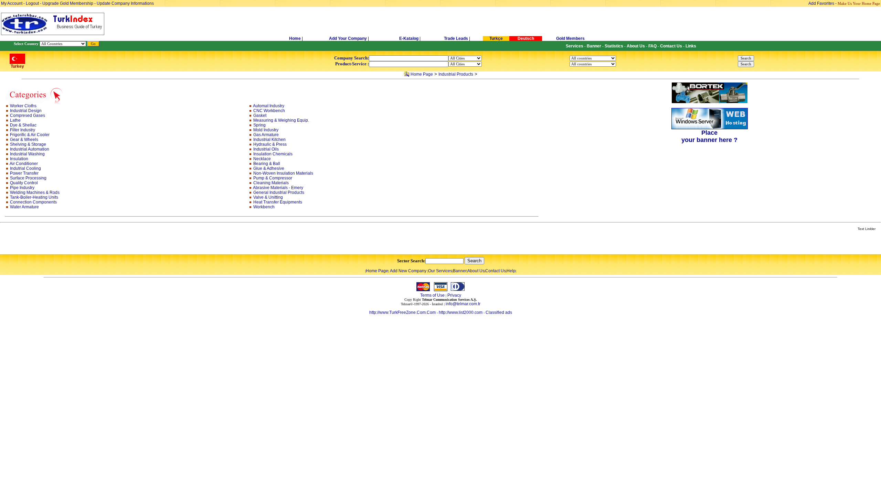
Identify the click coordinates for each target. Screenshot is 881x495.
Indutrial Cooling (25, 168)
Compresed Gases (27, 115)
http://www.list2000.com (460, 312)
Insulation (19, 158)
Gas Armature (266, 134)
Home (295, 38)
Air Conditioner (24, 163)
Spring (259, 125)
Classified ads (499, 312)
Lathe (15, 120)
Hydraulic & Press (270, 144)
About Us (476, 270)
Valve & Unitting (268, 197)
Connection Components (33, 202)
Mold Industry (265, 130)
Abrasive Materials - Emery (278, 187)
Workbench (264, 207)
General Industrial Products (278, 192)
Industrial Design (26, 110)
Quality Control (24, 182)
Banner (460, 270)
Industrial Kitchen (269, 139)
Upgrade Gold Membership (68, 3)
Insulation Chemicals (273, 154)
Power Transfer (24, 173)
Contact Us (495, 270)
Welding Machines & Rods (35, 192)
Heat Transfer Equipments (277, 202)
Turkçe (496, 38)
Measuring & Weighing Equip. (281, 120)
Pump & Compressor (272, 178)
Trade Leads (456, 38)
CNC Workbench (269, 110)
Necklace (262, 158)
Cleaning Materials (271, 182)
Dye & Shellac (23, 125)
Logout (32, 3)
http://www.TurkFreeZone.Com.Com (402, 312)
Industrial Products (455, 74)
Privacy (454, 295)
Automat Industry (268, 105)
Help (511, 270)
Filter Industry (22, 130)
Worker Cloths (23, 105)
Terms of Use (432, 295)
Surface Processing (28, 178)
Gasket (259, 115)
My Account (12, 3)
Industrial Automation (29, 149)
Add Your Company (348, 38)
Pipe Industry (22, 187)
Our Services (440, 270)
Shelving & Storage (28, 144)
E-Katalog (408, 38)
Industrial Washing (27, 154)
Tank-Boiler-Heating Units (34, 197)
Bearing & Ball (266, 163)
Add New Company (408, 270)
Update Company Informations (125, 3)
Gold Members (570, 38)
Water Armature (24, 207)
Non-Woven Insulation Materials (283, 173)
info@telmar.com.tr (463, 303)
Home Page (422, 74)
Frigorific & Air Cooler (30, 134)
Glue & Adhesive (268, 168)
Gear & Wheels (24, 139)
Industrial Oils (266, 149)
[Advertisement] (81, 243)
